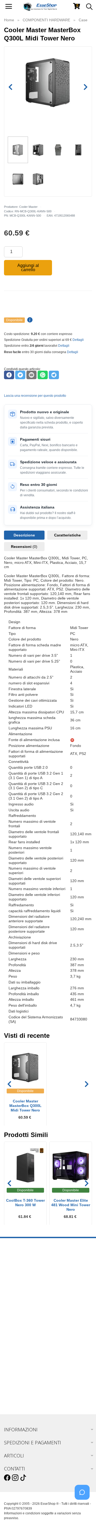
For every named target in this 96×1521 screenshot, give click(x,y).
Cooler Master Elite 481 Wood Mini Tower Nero (70, 1205)
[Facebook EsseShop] (7, 1477)
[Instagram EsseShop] (15, 1477)
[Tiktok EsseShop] (23, 1477)
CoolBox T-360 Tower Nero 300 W (25, 1202)
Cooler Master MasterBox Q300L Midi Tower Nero (25, 1105)
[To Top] (83, 1508)
